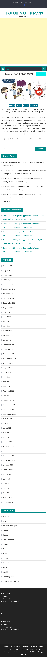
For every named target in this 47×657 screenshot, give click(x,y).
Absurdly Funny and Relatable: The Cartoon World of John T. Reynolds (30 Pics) (23, 188)
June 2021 (6, 484)
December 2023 (9, 345)
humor (25, 105)
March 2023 (7, 386)
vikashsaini (23, 139)
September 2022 (9, 414)
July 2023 (6, 368)
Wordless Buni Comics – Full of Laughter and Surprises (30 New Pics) (23, 164)
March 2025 (7, 275)
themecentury (38, 646)
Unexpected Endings (11, 581)
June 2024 (7, 317)
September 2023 (9, 358)
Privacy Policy (8, 599)
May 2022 (6, 433)
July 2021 (6, 479)
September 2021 (9, 470)
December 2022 (9, 400)
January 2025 (8, 284)
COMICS (12, 105)
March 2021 (7, 497)
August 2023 (8, 363)
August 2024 (8, 308)
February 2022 (8, 447)
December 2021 (9, 456)
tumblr (5, 572)
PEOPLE (5, 567)
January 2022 (8, 451)
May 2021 (6, 488)
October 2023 (8, 354)
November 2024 (9, 294)
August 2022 (8, 419)
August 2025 (8, 266)
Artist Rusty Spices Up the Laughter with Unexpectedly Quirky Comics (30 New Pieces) (23, 180)
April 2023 (6, 382)
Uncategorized (8, 577)
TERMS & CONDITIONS (11, 602)
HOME (5, 553)
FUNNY (19, 105)
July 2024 (6, 312)
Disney (5, 544)
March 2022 (7, 442)
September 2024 (9, 303)
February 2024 (8, 335)
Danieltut (6, 216)
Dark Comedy (8, 540)
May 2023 (6, 377)
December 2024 (9, 289)
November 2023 (9, 349)
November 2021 (9, 460)
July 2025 (6, 270)
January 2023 (8, 396)
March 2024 (7, 331)
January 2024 (8, 340)
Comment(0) (36, 139)
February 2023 (8, 391)
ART (4, 521)
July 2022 (6, 423)
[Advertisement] (23, 41)
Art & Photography (10, 526)
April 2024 (7, 326)
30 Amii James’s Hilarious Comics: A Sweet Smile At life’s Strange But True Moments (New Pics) (24, 172)
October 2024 (8, 298)
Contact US (7, 596)
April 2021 (6, 493)
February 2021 (8, 502)
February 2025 (8, 280)
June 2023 (7, 372)
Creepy (6, 535)
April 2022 (6, 437)
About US (6, 593)
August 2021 (7, 474)
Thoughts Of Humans (23, 13)
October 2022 (8, 409)
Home (5, 649)
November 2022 (9, 405)
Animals (6, 516)
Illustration (33, 105)
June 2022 (7, 428)
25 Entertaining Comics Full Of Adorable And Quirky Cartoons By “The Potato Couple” (23, 110)
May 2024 (7, 321)
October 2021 (8, 465)
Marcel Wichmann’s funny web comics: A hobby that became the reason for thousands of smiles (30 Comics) (23, 197)
